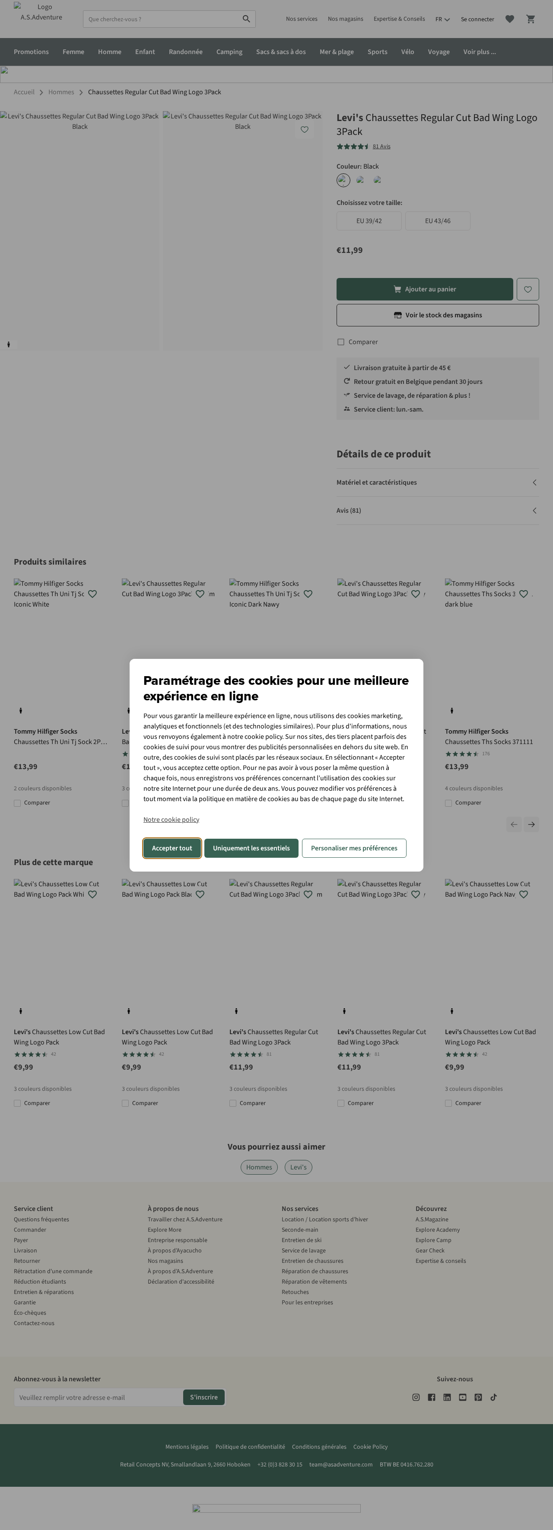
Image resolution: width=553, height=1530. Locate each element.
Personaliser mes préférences (354, 848)
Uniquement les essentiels (251, 848)
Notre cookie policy (171, 819)
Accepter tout (172, 848)
